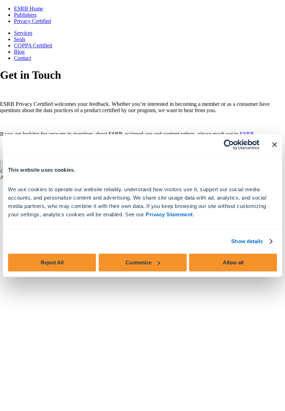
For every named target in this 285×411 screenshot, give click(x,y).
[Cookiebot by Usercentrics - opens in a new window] (228, 144)
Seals (19, 39)
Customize (138, 262)
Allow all (233, 262)
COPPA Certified (33, 45)
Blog (19, 52)
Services (23, 33)
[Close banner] (274, 144)
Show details (247, 241)
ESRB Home (28, 8)
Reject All (52, 262)
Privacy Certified (32, 21)
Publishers (25, 15)
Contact (22, 58)
